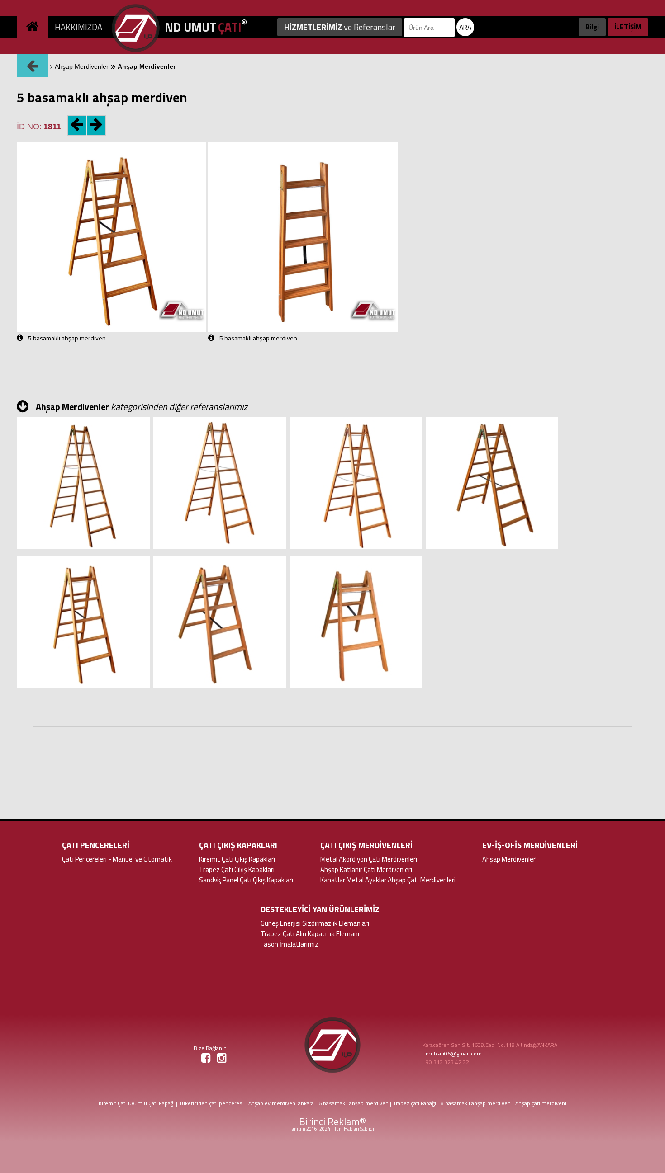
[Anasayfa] (33, 19)
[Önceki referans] (75, 119)
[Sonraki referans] (97, 119)
